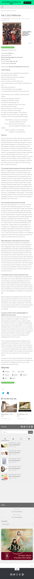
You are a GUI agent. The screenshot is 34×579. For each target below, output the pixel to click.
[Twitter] (24, 427)
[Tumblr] (29, 427)
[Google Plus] (32, 427)
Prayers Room (6, 18)
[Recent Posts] (5, 439)
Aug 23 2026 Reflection (14, 460)
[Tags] (29, 439)
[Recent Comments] (21, 439)
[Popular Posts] (13, 439)
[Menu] (32, 7)
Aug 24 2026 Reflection (14, 452)
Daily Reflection (5, 10)
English (13, 10)
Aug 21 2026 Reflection (14, 476)
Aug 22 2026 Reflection (14, 468)
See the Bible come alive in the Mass (11, 2)
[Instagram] (27, 427)
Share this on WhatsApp (8, 47)
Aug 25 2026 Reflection (14, 445)
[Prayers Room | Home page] (2, 7)
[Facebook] (22, 427)
